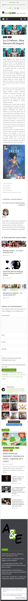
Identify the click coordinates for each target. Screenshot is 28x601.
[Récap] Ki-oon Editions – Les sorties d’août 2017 (12, 294)
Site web (4, 349)
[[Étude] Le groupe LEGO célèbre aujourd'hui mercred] (22, 407)
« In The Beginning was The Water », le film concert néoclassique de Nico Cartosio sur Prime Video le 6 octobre (18, 490)
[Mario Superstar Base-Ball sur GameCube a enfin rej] (22, 398)
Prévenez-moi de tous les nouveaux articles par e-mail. (13, 366)
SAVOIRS (17, 447)
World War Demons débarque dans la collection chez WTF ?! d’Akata (13, 273)
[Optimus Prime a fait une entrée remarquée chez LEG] (14, 407)
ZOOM (11, 450)
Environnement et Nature (8, 447)
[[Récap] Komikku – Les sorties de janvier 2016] (14, 242)
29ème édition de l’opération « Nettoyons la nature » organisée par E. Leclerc (13, 457)
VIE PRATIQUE (5, 450)
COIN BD (5, 37)
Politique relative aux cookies (16, 595)
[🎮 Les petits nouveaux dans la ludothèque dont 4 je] (5, 415)
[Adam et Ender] (3, 19)
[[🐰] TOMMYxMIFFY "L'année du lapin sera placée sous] (5, 407)
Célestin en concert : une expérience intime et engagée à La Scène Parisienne (18, 479)
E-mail (4, 342)
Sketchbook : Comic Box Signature (12, 199)
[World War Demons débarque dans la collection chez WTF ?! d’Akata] (14, 261)
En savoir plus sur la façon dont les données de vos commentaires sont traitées (14, 377)
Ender (12, 46)
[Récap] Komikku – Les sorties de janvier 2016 (13, 251)
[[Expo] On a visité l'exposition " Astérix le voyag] (5, 398)
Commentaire (6, 315)
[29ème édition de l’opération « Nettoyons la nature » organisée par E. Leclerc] (14, 439)
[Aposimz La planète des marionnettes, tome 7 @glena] (14, 415)
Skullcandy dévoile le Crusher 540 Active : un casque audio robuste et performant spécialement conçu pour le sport (18, 503)
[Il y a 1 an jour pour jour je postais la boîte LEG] (14, 398)
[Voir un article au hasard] (24, 19)
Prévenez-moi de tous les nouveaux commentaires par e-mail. (11, 359)
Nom (3, 335)
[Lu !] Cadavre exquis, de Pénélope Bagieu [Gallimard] (13, 204)
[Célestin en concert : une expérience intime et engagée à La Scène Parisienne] (6, 480)
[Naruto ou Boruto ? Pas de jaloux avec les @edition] (22, 415)
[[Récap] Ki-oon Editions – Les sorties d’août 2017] (14, 284)
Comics (9, 37)
